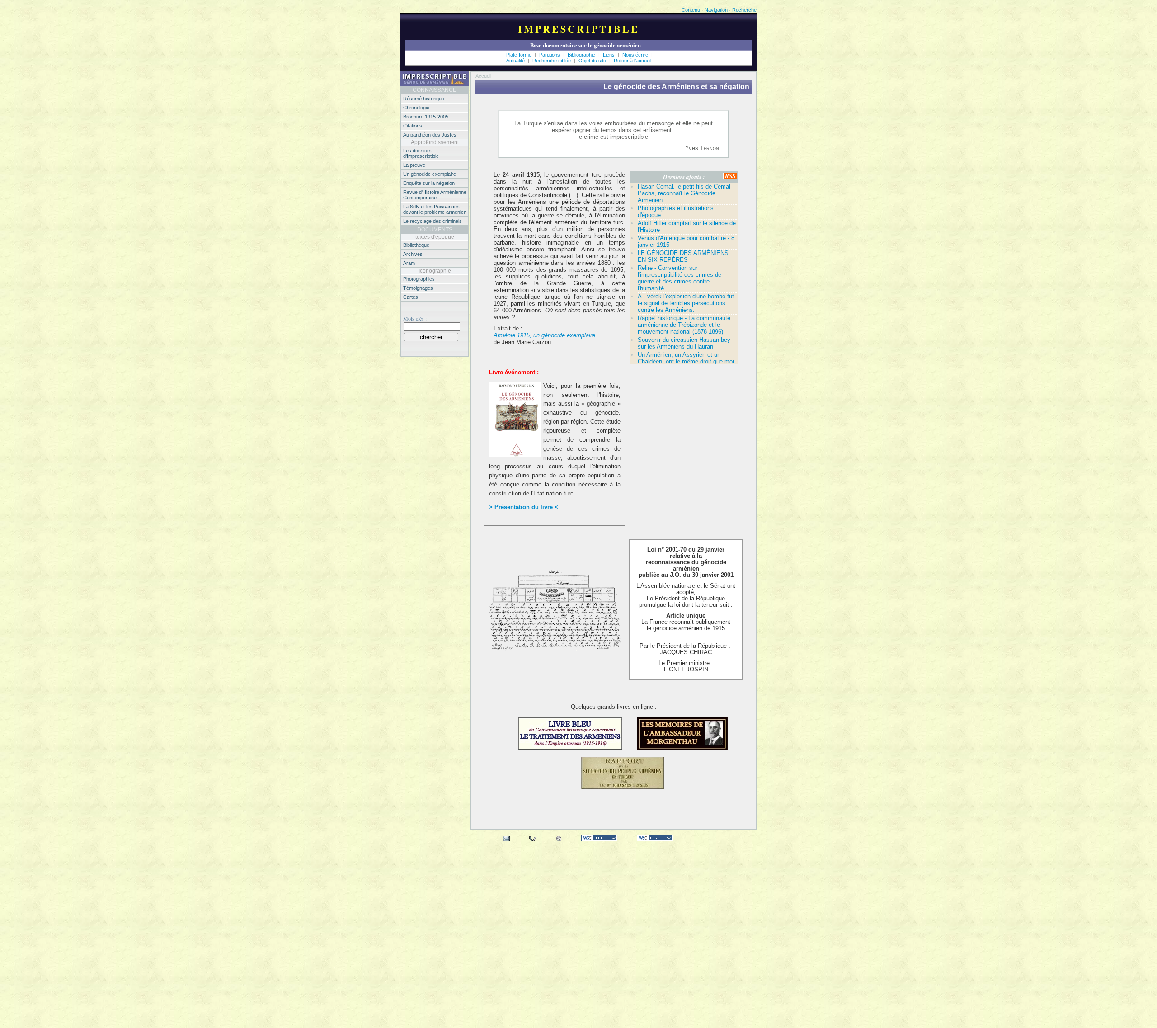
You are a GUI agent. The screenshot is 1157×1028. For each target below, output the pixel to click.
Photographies (419, 279)
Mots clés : (415, 318)
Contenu (691, 10)
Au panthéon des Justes (429, 134)
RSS (730, 176)
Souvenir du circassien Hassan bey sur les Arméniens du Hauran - (684, 343)
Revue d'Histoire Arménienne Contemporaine (434, 194)
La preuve (414, 165)
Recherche (744, 10)
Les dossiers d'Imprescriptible (421, 153)
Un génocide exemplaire (429, 174)
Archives (413, 254)
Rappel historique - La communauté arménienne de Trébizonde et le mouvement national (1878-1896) (684, 325)
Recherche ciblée (552, 60)
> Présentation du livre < (523, 507)
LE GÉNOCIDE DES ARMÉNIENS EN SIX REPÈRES (683, 256)
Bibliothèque (416, 245)
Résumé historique (423, 98)
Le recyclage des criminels (432, 221)
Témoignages (418, 288)
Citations (412, 125)
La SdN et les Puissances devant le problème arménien (434, 209)
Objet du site (592, 60)
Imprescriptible (579, 28)
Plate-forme (518, 54)
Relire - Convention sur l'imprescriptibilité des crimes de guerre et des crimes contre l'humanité (679, 278)
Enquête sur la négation (429, 183)
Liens (609, 54)
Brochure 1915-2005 (425, 116)
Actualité (515, 60)
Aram (409, 263)
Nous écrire (635, 54)
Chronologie (416, 107)
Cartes (410, 297)
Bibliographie (582, 54)
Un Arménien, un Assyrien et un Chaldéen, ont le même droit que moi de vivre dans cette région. (686, 361)
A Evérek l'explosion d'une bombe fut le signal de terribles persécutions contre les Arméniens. (686, 303)
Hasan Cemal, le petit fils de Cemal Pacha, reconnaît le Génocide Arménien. (684, 193)
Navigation (716, 10)
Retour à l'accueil (632, 60)
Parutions (549, 54)
